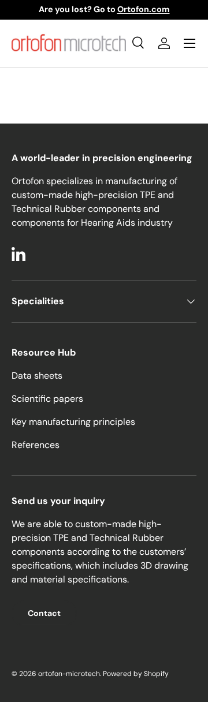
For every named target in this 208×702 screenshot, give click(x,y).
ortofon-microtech (69, 673)
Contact (44, 613)
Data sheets (37, 375)
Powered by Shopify (136, 673)
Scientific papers (47, 399)
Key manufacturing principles (73, 422)
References (36, 445)
